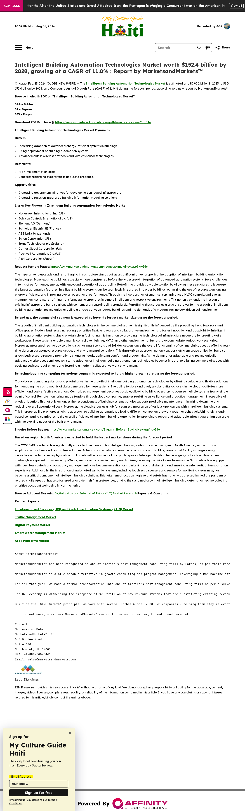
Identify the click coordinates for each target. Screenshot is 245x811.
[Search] (199, 47)
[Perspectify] (7, 401)
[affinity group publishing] (7, 410)
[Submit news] (7, 392)
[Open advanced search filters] (207, 47)
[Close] (70, 733)
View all (236, 5)
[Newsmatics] (7, 419)
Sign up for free (39, 792)
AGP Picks (12, 6)
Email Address (21, 776)
